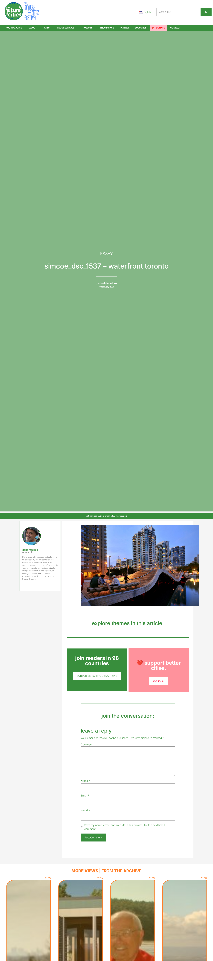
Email (85, 795)
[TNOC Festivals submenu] (77, 28)
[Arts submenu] (52, 28)
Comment (87, 744)
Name (85, 780)
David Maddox (30, 550)
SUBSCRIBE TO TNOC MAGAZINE (97, 675)
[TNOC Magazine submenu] (25, 28)
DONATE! (158, 680)
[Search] (206, 12)
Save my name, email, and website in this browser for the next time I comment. (124, 826)
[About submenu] (40, 28)
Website (85, 810)
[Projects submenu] (95, 28)
